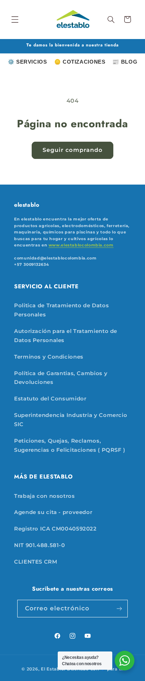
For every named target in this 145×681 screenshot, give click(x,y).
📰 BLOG (124, 62)
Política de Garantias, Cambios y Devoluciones (60, 378)
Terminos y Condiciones (48, 357)
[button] (15, 19)
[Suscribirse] (119, 608)
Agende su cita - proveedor (53, 512)
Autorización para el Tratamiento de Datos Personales (65, 335)
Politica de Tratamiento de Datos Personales (61, 310)
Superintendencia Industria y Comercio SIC (70, 420)
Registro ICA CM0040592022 (55, 529)
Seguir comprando (72, 150)
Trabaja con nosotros (44, 496)
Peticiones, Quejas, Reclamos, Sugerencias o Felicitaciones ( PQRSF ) (69, 445)
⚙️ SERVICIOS (27, 62)
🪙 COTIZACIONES (80, 62)
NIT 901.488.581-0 (39, 545)
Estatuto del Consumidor (50, 399)
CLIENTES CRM (35, 562)
